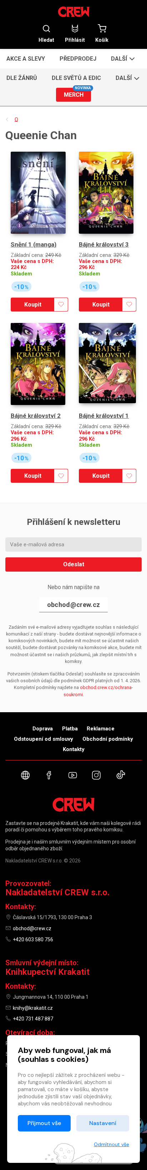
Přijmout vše (44, 1123)
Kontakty (74, 749)
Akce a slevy (25, 58)
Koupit (32, 304)
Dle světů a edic (76, 78)
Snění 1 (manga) (33, 244)
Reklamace (101, 728)
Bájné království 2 (36, 415)
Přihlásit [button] (75, 39)
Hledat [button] (46, 39)
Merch (77, 93)
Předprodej (78, 58)
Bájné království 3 (104, 244)
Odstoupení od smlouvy (43, 739)
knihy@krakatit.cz (33, 1008)
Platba (70, 728)
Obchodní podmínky (107, 739)
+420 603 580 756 (33, 939)
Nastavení (102, 1123)
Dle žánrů (21, 78)
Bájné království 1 (104, 415)
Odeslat (73, 564)
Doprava (42, 728)
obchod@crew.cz (73, 604)
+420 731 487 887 (33, 1019)
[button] (122, 58)
